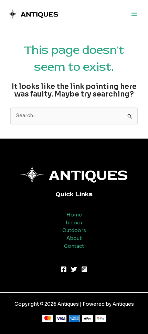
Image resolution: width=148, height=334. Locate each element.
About (74, 238)
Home (74, 215)
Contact (74, 246)
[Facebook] (64, 269)
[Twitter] (74, 269)
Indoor (74, 223)
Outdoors (74, 230)
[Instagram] (84, 269)
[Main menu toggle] (134, 14)
